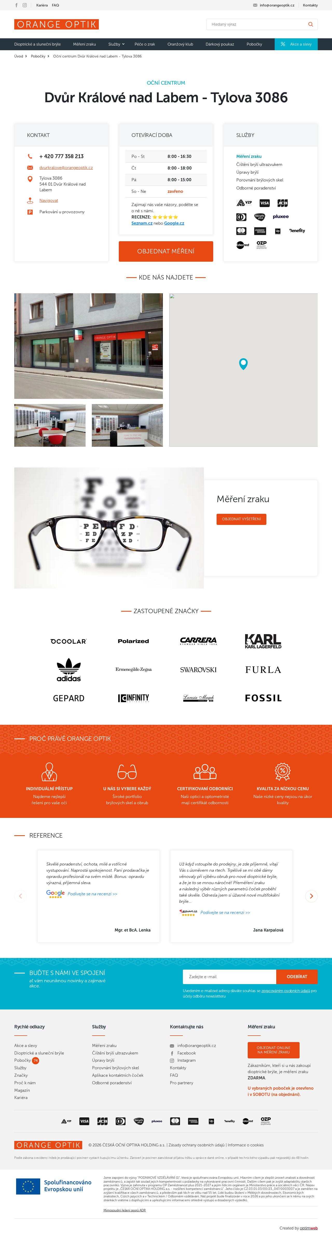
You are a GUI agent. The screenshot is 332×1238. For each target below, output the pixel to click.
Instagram (186, 1060)
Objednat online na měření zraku (273, 1050)
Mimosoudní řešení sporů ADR (124, 1210)
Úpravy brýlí (247, 172)
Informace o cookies (246, 1145)
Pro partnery (181, 1082)
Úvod (18, 56)
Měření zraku (84, 44)
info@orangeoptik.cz (196, 1045)
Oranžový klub (180, 44)
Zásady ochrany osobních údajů (197, 1145)
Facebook (186, 1053)
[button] (243, 364)
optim (309, 1228)
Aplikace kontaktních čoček (117, 1075)
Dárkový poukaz (220, 44)
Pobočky (254, 44)
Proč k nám (25, 1082)
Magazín (22, 1090)
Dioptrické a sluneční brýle (37, 44)
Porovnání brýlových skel (259, 180)
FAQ (55, 5)
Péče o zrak (145, 44)
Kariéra (42, 5)
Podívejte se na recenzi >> (92, 893)
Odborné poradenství (256, 188)
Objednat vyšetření (241, 519)
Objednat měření (166, 251)
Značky (21, 1075)
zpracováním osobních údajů (285, 990)
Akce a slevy (300, 44)
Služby (114, 44)
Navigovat (48, 200)
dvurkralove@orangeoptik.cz (66, 167)
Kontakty (310, 5)
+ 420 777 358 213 (61, 156)
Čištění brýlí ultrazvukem (259, 164)
